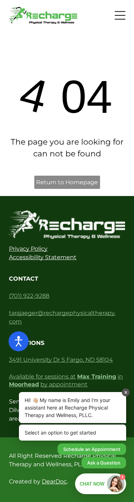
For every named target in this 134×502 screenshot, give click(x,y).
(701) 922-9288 (29, 295)
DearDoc (54, 481)
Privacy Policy (28, 248)
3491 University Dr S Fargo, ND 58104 (61, 359)
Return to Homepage (67, 182)
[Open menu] (120, 15)
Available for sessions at (42, 376)
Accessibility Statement (42, 257)
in (120, 376)
